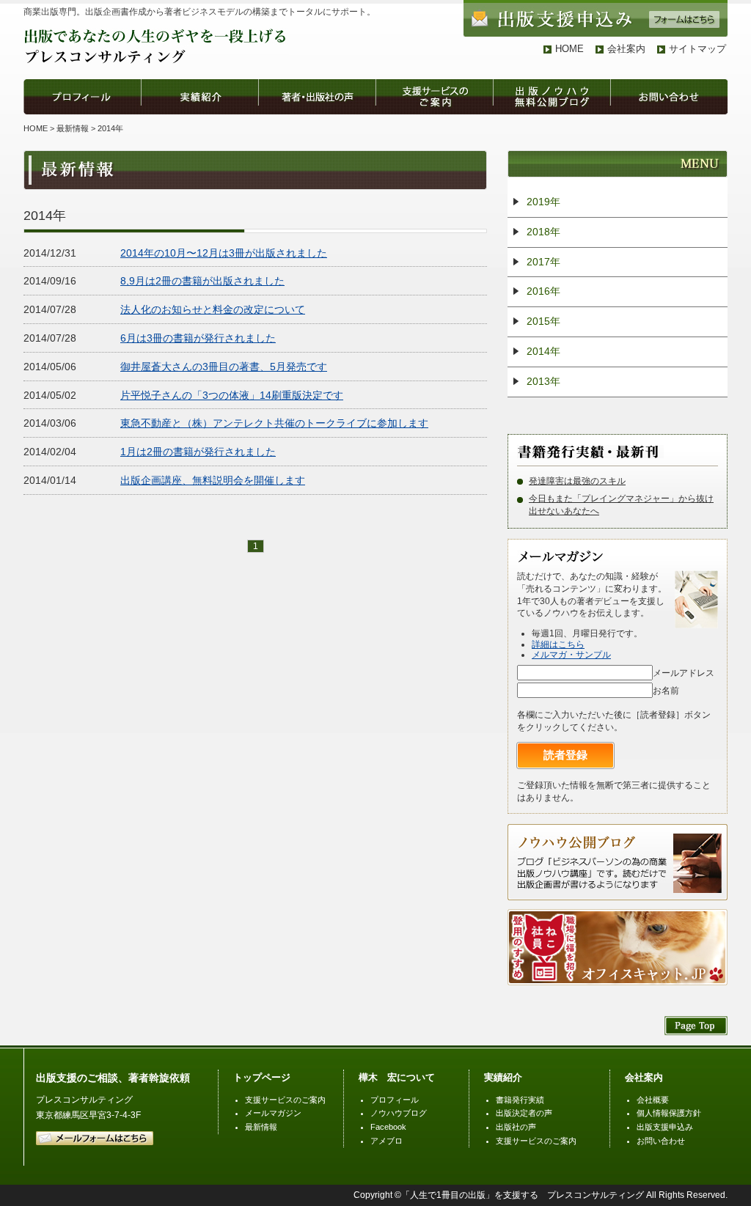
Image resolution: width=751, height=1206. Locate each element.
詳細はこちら (558, 644)
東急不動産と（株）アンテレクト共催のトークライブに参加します (274, 423)
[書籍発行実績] (590, 449)
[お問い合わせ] (669, 107)
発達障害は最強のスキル (577, 481)
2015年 (543, 321)
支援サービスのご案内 (285, 1099)
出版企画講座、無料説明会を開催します (212, 480)
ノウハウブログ (398, 1112)
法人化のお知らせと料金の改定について (212, 309)
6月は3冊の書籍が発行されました (198, 338)
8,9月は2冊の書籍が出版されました (202, 281)
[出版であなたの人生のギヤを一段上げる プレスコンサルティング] (156, 61)
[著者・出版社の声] (317, 107)
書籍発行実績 (520, 1099)
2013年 (543, 381)
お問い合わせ (661, 1140)
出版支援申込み (665, 1126)
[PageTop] (696, 1027)
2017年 (543, 262)
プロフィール (394, 1099)
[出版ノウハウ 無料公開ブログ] (551, 107)
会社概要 (653, 1099)
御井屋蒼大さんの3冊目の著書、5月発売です (223, 366)
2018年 (543, 232)
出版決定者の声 (524, 1112)
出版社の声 (516, 1126)
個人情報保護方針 (669, 1112)
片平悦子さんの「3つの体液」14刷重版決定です (231, 395)
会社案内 (626, 48)
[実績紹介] (199, 107)
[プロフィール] (82, 107)
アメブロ (386, 1140)
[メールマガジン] (563, 553)
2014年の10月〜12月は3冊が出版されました (223, 253)
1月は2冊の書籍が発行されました (198, 451)
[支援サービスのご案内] (434, 107)
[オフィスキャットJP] (618, 976)
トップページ (261, 1077)
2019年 (543, 201)
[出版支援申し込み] (596, 27)
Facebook (388, 1126)
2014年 (543, 351)
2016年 (543, 291)
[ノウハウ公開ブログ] (618, 891)
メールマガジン (273, 1112)
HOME (569, 48)
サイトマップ (697, 48)
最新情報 (72, 128)
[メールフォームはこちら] (94, 1142)
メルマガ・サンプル (571, 655)
